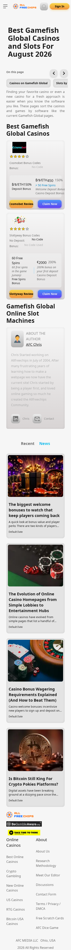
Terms (40, 904)
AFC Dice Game (47, 928)
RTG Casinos (15, 909)
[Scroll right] (64, 73)
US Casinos (14, 900)
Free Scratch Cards (50, 918)
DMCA (40, 908)
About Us (43, 851)
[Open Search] (44, 6)
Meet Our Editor (48, 875)
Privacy (53, 904)
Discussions (45, 885)
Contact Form (46, 894)
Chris (25, 418)
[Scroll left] (54, 73)
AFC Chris (34, 344)
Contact (49, 418)
